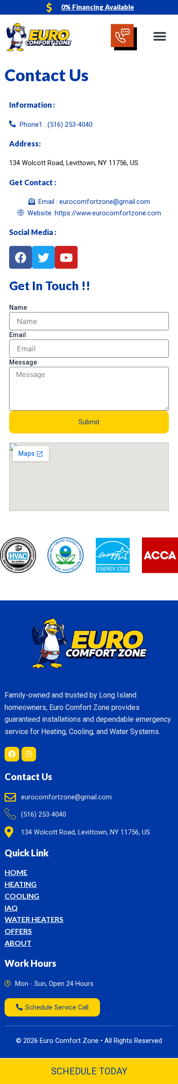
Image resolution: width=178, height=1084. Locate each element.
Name (18, 307)
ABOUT (18, 942)
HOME (16, 872)
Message (23, 362)
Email (17, 335)
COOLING (22, 895)
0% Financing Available (97, 7)
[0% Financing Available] (49, 7)
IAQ (11, 907)
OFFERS (18, 931)
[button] (159, 36)
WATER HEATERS (34, 919)
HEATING (21, 884)
